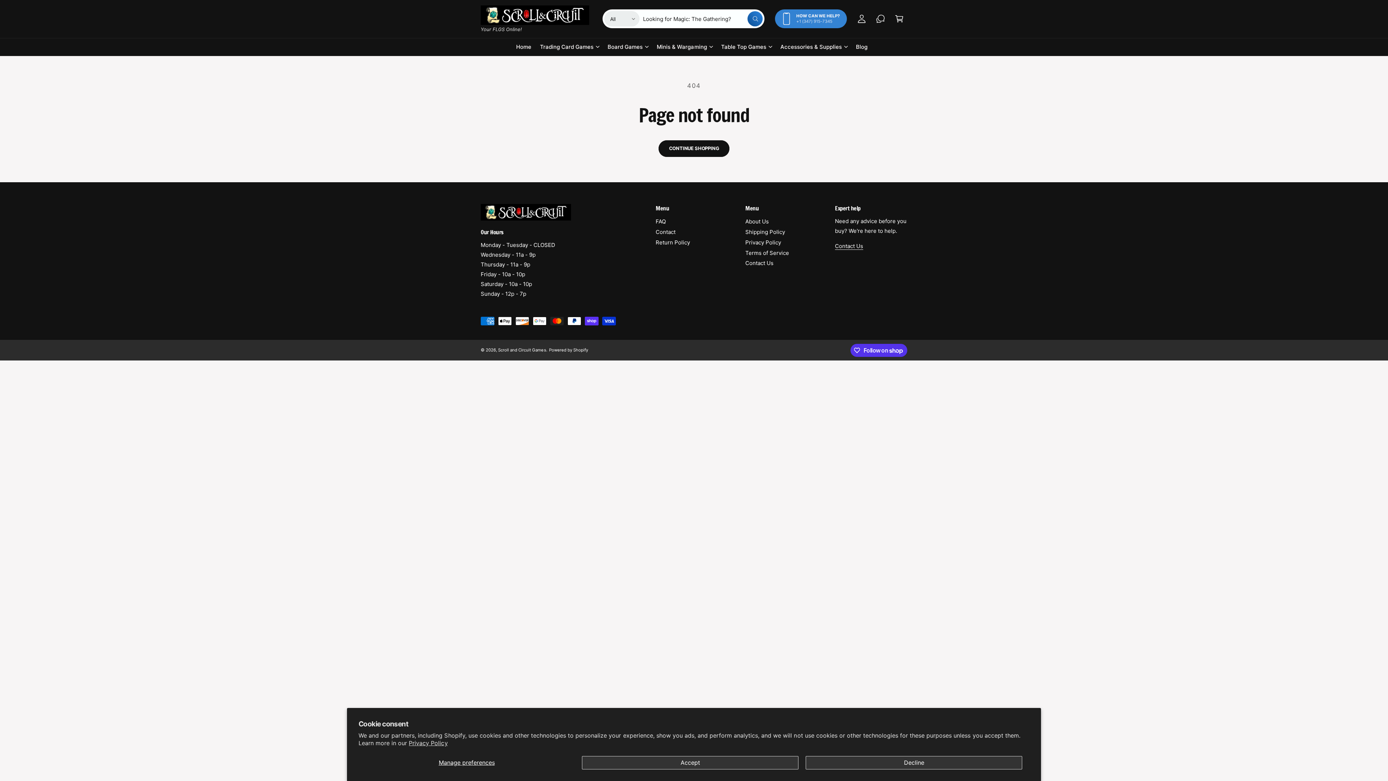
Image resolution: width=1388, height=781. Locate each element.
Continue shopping (694, 148)
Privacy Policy (428, 743)
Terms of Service (767, 252)
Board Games (625, 46)
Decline (914, 762)
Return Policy (673, 242)
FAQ (661, 221)
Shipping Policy (765, 232)
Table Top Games (743, 46)
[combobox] (702, 18)
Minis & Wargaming (682, 46)
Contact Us (759, 263)
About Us (757, 221)
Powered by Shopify (568, 350)
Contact (666, 232)
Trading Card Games (567, 46)
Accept (690, 762)
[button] (899, 18)
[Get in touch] (880, 18)
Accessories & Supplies (811, 46)
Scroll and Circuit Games (522, 350)
